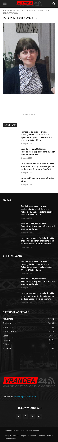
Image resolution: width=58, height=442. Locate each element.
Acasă (5, 10)
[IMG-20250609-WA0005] (29, 58)
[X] (32, 416)
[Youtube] (39, 416)
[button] (4, 4)
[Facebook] (18, 416)
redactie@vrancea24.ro (25, 396)
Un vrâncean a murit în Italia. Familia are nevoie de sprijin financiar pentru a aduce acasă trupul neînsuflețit (37, 166)
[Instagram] (25, 416)
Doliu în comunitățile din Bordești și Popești (26, 10)
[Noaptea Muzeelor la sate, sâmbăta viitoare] (11, 182)
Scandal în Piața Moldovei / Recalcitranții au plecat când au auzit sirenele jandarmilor (38, 152)
